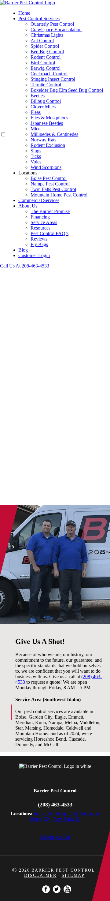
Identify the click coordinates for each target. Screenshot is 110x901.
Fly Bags (39, 244)
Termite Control (46, 84)
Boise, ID (43, 813)
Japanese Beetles (47, 123)
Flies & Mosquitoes (49, 117)
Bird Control (43, 62)
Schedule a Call (55, 837)
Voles (36, 161)
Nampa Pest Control (50, 183)
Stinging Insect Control (53, 79)
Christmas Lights (47, 35)
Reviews (39, 238)
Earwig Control (46, 68)
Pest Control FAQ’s (49, 233)
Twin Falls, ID (67, 819)
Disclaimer (40, 875)
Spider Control (45, 46)
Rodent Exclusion (48, 145)
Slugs (36, 150)
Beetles (38, 95)
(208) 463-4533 (55, 805)
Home (24, 13)
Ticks (36, 156)
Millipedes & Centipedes (54, 134)
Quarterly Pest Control (52, 24)
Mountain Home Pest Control (59, 194)
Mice (35, 128)
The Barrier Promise (50, 211)
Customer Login (34, 255)
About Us (27, 205)
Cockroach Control (49, 73)
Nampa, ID (66, 813)
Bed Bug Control (47, 51)
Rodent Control (46, 57)
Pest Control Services (39, 18)
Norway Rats (43, 139)
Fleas (36, 112)
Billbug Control (46, 101)
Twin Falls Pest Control (53, 189)
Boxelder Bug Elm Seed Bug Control (67, 90)
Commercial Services (38, 200)
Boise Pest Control (49, 178)
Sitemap (73, 875)
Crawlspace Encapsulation (56, 29)
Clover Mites (43, 106)
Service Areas (44, 222)
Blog (23, 249)
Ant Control (42, 40)
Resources (40, 227)
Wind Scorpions (46, 167)
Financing (40, 216)
